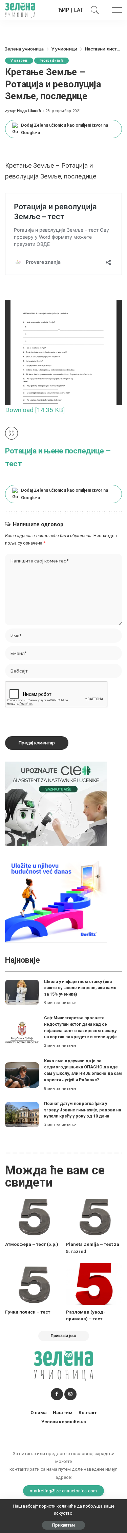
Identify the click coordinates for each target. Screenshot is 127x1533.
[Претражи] (93, 10)
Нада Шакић (29, 111)
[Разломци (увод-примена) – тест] (94, 1284)
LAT (78, 10)
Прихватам (63, 1525)
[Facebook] (57, 1394)
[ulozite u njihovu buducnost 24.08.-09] (56, 900)
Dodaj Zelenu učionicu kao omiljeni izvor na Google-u (64, 129)
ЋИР (63, 10)
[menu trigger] (113, 10)
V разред (19, 60)
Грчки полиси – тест (27, 1312)
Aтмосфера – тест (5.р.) (31, 1244)
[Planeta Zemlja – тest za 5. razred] (94, 1216)
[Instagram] (70, 1394)
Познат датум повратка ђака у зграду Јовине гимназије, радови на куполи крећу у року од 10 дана (82, 1110)
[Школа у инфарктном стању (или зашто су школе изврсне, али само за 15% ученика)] (22, 992)
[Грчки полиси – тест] (33, 1284)
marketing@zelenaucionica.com (63, 1490)
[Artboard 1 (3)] (56, 803)
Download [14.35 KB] (35, 410)
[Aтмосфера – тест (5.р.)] (33, 1216)
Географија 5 (51, 60)
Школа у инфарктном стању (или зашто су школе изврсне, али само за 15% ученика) (80, 988)
